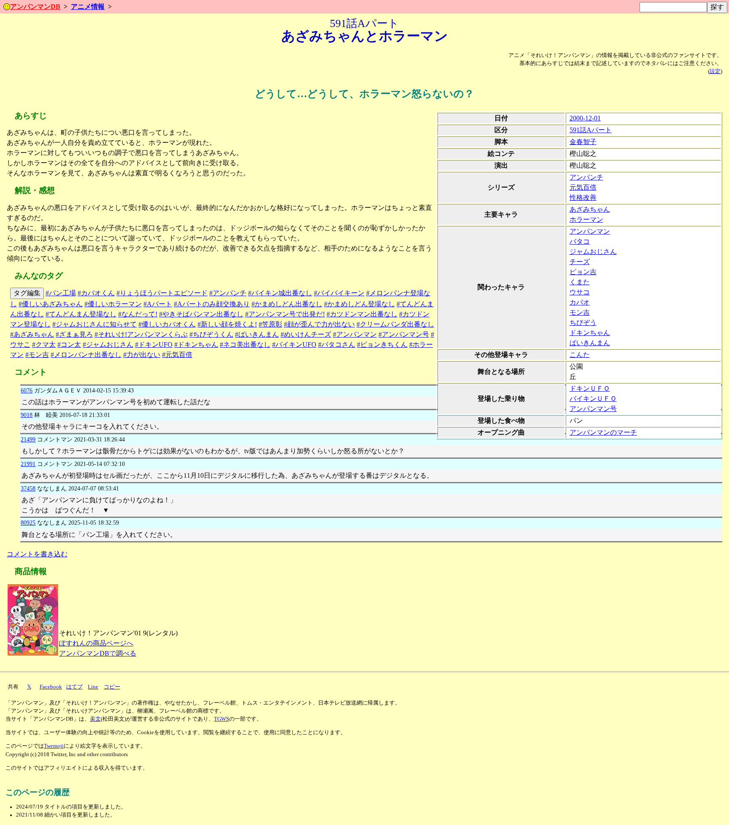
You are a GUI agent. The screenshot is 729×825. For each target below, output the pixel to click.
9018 (26, 414)
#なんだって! (137, 314)
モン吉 (580, 312)
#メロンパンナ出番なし (86, 354)
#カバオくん (96, 293)
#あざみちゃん (32, 334)
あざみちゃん (590, 209)
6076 (26, 390)
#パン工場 (61, 293)
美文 (95, 719)
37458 (28, 488)
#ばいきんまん (257, 334)
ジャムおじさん (593, 251)
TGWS (221, 719)
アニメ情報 (88, 6)
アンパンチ (586, 177)
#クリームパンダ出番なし (395, 324)
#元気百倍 (177, 354)
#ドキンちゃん (196, 344)
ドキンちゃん (590, 332)
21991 (28, 463)
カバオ (580, 302)
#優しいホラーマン (113, 304)
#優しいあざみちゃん (51, 304)
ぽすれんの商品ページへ (96, 643)
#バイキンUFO (294, 344)
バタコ (580, 241)
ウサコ (580, 292)
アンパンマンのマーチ (603, 432)
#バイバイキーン (339, 293)
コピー (112, 687)
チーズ (580, 261)
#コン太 (69, 344)
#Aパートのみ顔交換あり (212, 304)
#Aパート (157, 304)
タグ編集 (27, 293)
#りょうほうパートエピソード (162, 293)
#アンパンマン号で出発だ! (285, 314)
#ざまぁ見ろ (74, 334)
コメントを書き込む (37, 554)
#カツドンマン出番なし (362, 314)
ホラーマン (586, 219)
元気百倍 (583, 187)
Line (93, 687)
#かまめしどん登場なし (359, 304)
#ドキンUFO (154, 344)
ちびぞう (583, 322)
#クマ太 (44, 344)
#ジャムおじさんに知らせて (94, 324)
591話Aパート (591, 129)
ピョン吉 (583, 271)
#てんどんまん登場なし (81, 314)
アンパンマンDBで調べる (97, 653)
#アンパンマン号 (403, 334)
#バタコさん (336, 344)
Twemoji (54, 746)
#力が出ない (141, 354)
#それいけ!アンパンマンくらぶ (141, 334)
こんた (580, 354)
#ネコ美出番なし (245, 344)
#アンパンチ (227, 293)
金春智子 (583, 141)
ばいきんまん (590, 342)
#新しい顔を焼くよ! (227, 324)
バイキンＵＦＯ (593, 398)
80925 (28, 522)
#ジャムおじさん (108, 344)
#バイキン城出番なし (280, 293)
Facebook (51, 687)
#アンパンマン (355, 334)
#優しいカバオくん (167, 324)
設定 (715, 71)
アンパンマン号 (593, 408)
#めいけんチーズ (306, 334)
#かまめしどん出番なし (286, 304)
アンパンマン (590, 231)
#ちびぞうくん (211, 334)
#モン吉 (37, 354)
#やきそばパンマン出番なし (201, 314)
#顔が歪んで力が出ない (319, 324)
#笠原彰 (270, 324)
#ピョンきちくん (382, 344)
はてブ (74, 687)
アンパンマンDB (35, 6)
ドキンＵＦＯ (590, 388)
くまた (580, 282)
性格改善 (583, 197)
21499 (28, 439)
